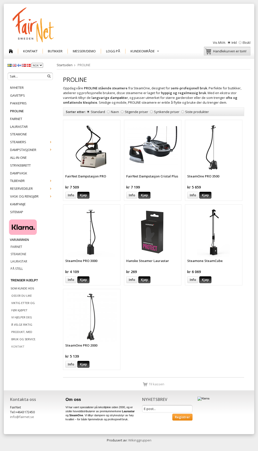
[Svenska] (10, 65)
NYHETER (17, 87)
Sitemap (16, 212)
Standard (98, 111)
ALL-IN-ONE (18, 157)
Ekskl (246, 42)
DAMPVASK (18, 173)
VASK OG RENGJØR (24, 196)
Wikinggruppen (139, 440)
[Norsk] (24, 65)
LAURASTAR (19, 126)
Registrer (182, 417)
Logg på (113, 51)
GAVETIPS (17, 95)
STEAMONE (18, 134)
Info (71, 195)
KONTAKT (30, 51)
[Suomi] (19, 65)
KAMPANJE (18, 204)
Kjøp (83, 195)
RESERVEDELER (21, 188)
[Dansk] (29, 65)
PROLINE (17, 111)
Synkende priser (166, 111)
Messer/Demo (84, 51)
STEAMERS (18, 142)
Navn (115, 111)
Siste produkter (197, 111)
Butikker (55, 51)
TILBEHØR (17, 180)
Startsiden (65, 65)
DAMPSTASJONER (23, 149)
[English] (14, 65)
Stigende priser (136, 111)
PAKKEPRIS (18, 103)
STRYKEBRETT (20, 165)
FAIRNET (16, 119)
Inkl (234, 42)
